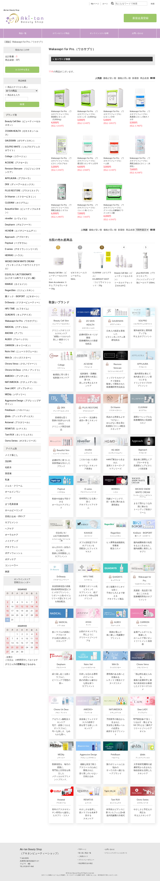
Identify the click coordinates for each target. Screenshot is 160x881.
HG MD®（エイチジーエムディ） (21, 230)
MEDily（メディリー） (16, 394)
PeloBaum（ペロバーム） (18, 410)
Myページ (95, 4)
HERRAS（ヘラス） (14, 255)
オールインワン (12, 492)
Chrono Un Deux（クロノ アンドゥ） (23, 370)
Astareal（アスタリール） (18, 422)
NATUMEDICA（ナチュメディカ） (21, 382)
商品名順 (144, 78)
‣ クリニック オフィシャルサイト (115, 853)
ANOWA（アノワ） (14, 333)
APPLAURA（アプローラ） (18, 178)
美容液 (8, 473)
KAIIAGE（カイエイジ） (16, 284)
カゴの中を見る (22, 69)
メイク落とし (11, 455)
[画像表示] (151, 78)
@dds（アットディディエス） (20, 416)
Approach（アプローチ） (17, 237)
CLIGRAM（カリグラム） (17, 202)
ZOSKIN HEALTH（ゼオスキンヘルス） (21, 133)
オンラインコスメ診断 (99, 33)
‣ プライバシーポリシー (86, 860)
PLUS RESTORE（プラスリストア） (22, 190)
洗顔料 (8, 461)
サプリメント (11, 522)
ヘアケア (9, 528)
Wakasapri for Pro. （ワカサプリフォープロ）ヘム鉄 (113, 161)
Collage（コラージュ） (16, 156)
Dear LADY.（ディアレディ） (19, 388)
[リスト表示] (154, 78)
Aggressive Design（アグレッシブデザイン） (23, 402)
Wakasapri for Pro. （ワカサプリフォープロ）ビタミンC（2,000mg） (87, 114)
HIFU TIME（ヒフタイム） (17, 308)
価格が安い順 (109, 78)
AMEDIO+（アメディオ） (17, 376)
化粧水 (8, 467)
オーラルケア (11, 534)
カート (105, 4)
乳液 (7, 479)
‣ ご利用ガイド (83, 856)
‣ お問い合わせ (109, 849)
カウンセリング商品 (60, 33)
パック (8, 498)
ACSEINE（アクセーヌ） (17, 162)
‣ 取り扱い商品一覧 (84, 853)
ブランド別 (11, 115)
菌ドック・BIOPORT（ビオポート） (22, 296)
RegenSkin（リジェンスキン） (20, 290)
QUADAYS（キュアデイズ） (19, 314)
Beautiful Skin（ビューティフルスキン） (23, 211)
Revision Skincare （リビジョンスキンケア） (22, 170)
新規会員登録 (140, 18)
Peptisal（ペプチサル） (16, 243)
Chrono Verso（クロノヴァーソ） (21, 363)
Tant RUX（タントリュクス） (19, 434)
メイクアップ (11, 541)
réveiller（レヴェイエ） (16, 218)
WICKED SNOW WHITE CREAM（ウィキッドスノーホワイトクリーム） (22, 265)
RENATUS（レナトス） (16, 428)
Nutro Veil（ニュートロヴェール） (22, 351)
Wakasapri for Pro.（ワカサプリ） (21, 321)
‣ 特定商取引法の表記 (85, 863)
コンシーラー (11, 565)
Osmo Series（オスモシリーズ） (21, 440)
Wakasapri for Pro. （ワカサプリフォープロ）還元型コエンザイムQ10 (87, 161)
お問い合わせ (137, 33)
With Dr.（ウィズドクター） (18, 357)
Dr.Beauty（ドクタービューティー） (23, 302)
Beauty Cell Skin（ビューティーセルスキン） (22, 123)
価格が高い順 (124, 78)
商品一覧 (22, 33)
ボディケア (10, 559)
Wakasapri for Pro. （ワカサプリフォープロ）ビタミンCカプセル (61, 161)
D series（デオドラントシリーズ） (22, 249)
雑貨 (7, 571)
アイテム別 (11, 448)
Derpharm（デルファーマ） (18, 224)
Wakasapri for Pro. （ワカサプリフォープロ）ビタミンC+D (113, 114)
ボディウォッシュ (13, 553)
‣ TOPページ (82, 849)
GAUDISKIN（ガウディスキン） (20, 140)
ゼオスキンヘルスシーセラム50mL (79, 275)
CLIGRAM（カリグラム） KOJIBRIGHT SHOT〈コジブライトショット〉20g (101, 279)
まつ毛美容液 (11, 504)
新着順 (135, 78)
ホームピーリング (13, 510)
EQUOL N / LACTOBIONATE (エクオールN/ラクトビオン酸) (20, 276)
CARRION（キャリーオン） (18, 345)
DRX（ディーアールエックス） (20, 184)
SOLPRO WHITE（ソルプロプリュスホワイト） (22, 148)
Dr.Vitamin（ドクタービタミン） (21, 196)
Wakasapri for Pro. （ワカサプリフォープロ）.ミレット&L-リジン (87, 207)
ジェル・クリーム (13, 485)
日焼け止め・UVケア (15, 516)
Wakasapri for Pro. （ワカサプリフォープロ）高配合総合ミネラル (61, 207)
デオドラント (11, 547)
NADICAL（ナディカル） (17, 327)
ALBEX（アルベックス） (17, 339)
